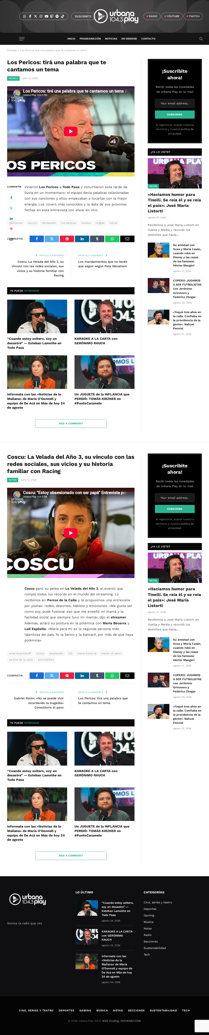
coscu (40, 653)
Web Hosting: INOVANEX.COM (121, 1020)
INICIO (71, 38)
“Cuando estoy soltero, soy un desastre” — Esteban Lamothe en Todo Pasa (34, 343)
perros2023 (46, 659)
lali (70, 653)
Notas (153, 186)
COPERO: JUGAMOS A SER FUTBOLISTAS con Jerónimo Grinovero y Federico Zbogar (187, 288)
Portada (12, 50)
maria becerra (87, 653)
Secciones (151, 941)
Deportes (150, 908)
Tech (147, 954)
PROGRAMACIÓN (90, 38)
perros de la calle (21, 659)
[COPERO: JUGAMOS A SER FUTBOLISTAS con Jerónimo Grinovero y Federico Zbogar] (158, 285)
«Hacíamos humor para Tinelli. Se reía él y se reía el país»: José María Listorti (174, 203)
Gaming (149, 915)
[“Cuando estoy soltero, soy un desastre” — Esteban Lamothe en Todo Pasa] (37, 316)
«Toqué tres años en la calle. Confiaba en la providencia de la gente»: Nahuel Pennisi (187, 320)
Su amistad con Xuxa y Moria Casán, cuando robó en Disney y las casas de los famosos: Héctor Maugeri (187, 255)
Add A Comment (71, 423)
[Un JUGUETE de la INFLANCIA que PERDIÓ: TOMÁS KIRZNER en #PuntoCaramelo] (104, 372)
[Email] (11, 239)
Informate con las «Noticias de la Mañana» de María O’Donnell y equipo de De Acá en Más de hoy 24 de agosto (36, 400)
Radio (147, 935)
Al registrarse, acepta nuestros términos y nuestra (175, 129)
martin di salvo (111, 653)
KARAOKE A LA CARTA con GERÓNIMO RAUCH (96, 341)
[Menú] (21, 38)
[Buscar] (201, 38)
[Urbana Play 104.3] (120, 16)
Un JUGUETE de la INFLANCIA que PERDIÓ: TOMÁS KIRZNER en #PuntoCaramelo (101, 398)
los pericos (68, 222)
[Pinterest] (11, 229)
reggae (100, 222)
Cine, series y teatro (158, 902)
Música (13, 78)
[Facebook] (11, 198)
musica (86, 222)
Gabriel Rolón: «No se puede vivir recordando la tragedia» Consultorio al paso (39, 702)
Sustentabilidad (155, 948)
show (113, 222)
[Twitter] (11, 208)
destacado (49, 222)
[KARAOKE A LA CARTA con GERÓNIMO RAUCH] (104, 316)
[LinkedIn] (11, 218)
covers (32, 222)
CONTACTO (148, 38)
